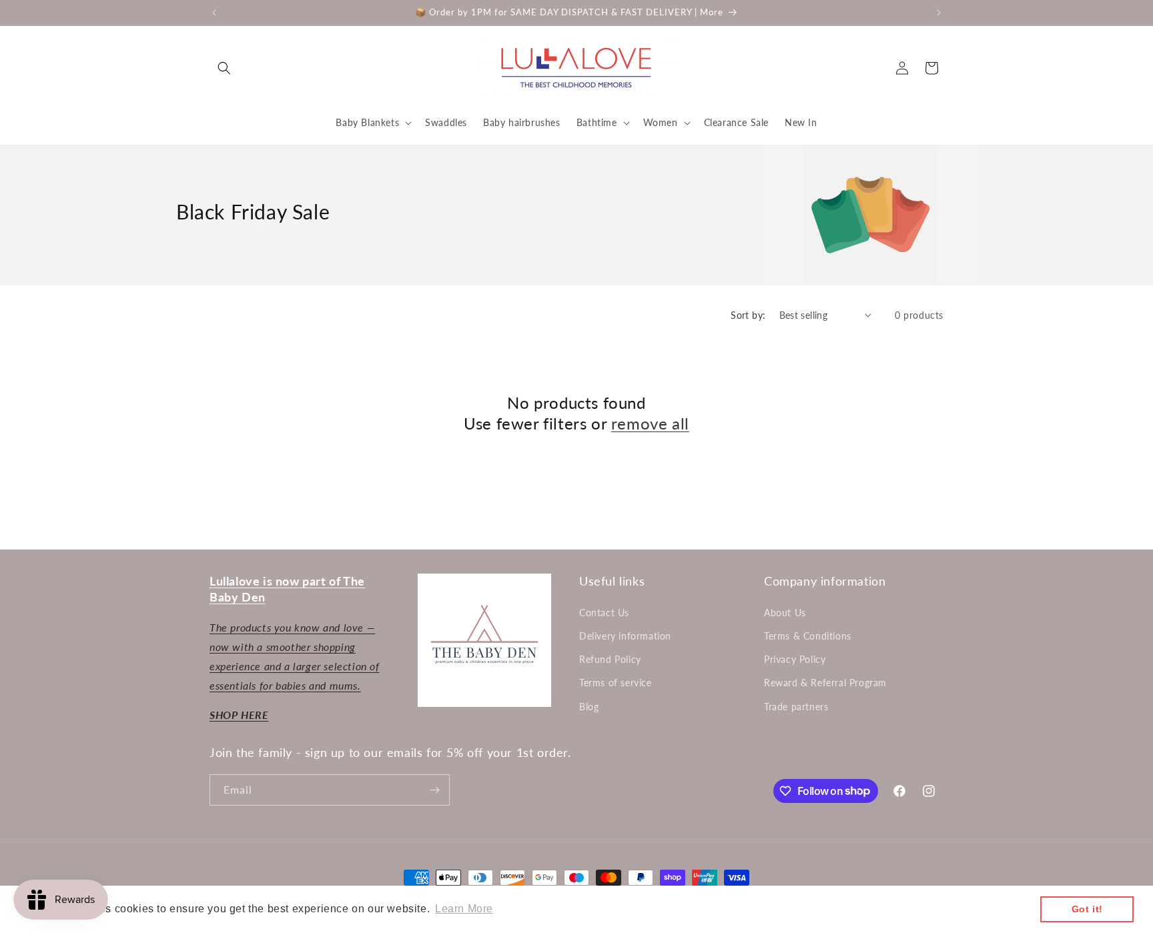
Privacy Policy (794, 659)
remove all (650, 423)
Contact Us (604, 612)
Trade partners (796, 706)
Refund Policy (610, 659)
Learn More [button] (464, 908)
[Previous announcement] (214, 12)
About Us (785, 612)
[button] (224, 68)
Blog (589, 706)
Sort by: (748, 315)
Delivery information (625, 636)
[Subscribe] (434, 790)
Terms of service (615, 682)
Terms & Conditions (807, 636)
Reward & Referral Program (825, 682)
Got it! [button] (1087, 909)
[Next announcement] (938, 12)
